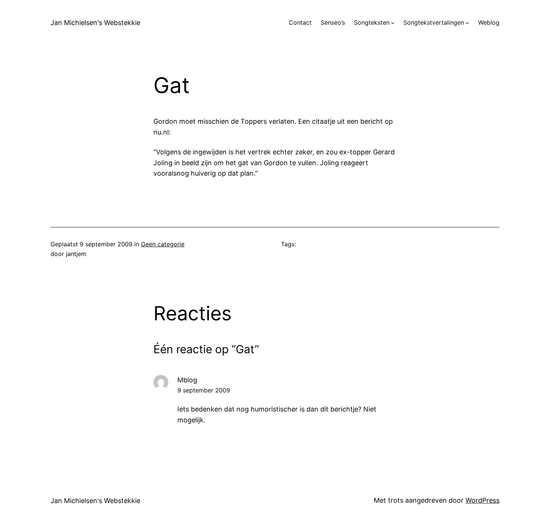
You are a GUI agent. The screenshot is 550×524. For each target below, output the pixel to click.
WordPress (482, 500)
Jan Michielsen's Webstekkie (95, 23)
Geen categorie (162, 244)
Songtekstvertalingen (433, 22)
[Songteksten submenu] (393, 23)
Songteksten (371, 22)
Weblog (488, 22)
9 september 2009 (203, 390)
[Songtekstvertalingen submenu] (467, 23)
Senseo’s (333, 22)
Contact (300, 22)
